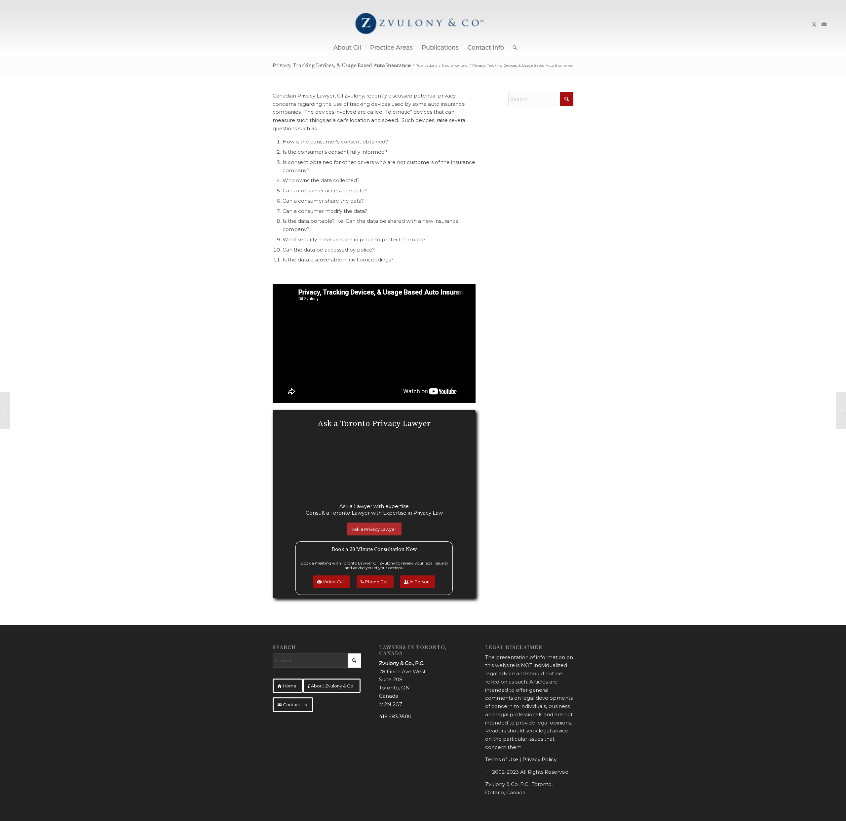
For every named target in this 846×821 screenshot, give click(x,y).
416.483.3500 (395, 716)
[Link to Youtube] (824, 24)
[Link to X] (814, 24)
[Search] (512, 47)
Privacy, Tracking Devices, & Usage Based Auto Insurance (341, 65)
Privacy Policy (539, 759)
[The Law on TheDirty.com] (841, 410)
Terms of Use (501, 759)
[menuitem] (347, 47)
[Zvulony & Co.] (423, 24)
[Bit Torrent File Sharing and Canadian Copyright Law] (5, 410)
